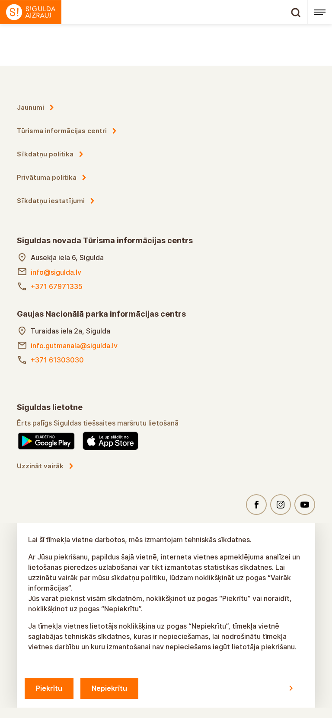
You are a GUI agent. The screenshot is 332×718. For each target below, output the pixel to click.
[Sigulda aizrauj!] (153, 12)
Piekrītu (49, 688)
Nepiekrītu (109, 688)
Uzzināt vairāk (40, 466)
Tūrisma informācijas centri (62, 131)
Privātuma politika (47, 177)
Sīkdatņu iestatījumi (51, 201)
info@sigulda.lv (56, 272)
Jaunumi (30, 107)
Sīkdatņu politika (45, 154)
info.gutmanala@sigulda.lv (74, 345)
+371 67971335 (57, 286)
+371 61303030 (57, 360)
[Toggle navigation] (319, 12)
